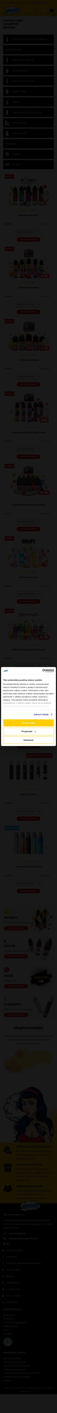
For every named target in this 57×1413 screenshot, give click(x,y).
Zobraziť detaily (41, 714)
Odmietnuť (28, 740)
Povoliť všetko (28, 723)
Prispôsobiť (26, 731)
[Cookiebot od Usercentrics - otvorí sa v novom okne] (42, 670)
